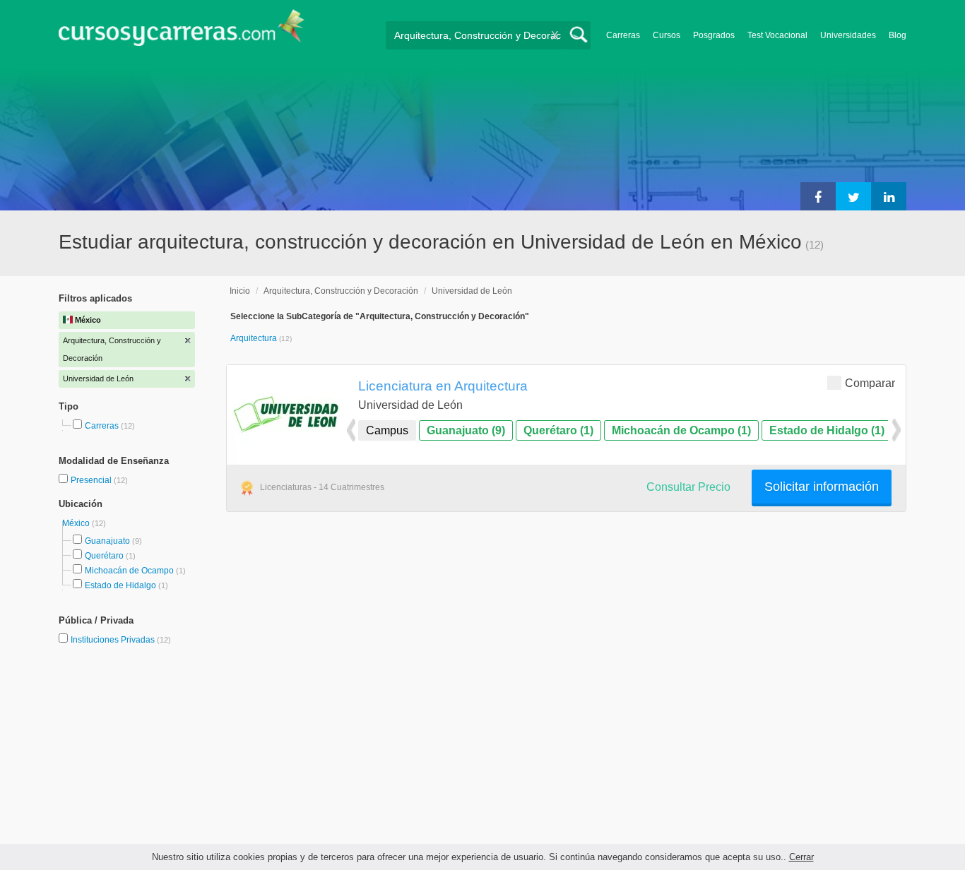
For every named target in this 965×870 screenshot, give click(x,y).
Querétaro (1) (558, 430)
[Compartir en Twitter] (853, 196)
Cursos (666, 35)
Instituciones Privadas (121, 640)
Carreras (623, 35)
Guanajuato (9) (466, 430)
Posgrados (714, 35)
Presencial (92, 480)
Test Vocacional (777, 35)
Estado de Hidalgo (120, 585)
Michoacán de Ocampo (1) (681, 430)
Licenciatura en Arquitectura (443, 385)
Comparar (870, 383)
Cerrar (801, 857)
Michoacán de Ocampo (129, 571)
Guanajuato (107, 541)
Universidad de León (472, 291)
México (77, 523)
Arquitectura (254, 338)
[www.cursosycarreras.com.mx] (181, 32)
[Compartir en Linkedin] (888, 196)
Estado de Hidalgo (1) (826, 430)
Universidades (848, 35)
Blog (897, 35)
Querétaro (104, 556)
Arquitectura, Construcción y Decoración (341, 291)
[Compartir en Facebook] (818, 196)
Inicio (240, 291)
